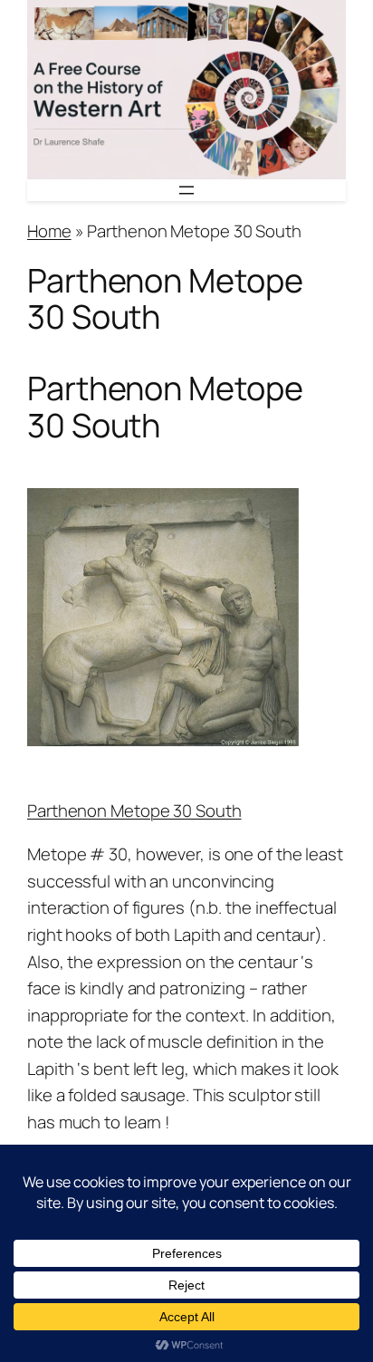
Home (49, 231)
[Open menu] (186, 190)
